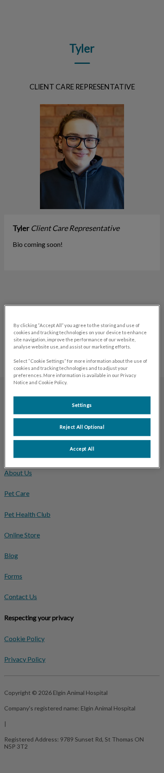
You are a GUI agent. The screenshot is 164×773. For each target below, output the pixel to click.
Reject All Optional (82, 427)
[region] (82, 386)
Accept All (82, 448)
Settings (82, 405)
